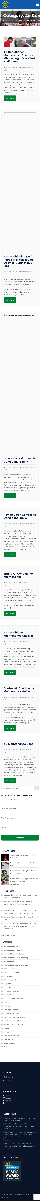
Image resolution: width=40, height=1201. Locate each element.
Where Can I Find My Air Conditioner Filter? (19, 460)
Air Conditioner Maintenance (14, 954)
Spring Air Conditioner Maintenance (18, 575)
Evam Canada (12, 67)
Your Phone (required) (9, 818)
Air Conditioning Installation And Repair (18, 965)
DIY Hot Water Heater (12, 980)
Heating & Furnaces (11, 1010)
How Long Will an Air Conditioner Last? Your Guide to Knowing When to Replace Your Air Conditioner (20, 926)
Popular (7, 1032)
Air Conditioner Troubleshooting (16, 958)
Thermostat (8, 1039)
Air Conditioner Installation (14, 950)
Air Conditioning (10, 961)
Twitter (7, 1096)
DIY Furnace (8, 976)
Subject (4, 827)
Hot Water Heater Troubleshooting (17, 1024)
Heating (7, 1006)
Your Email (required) (8, 809)
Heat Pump (8, 1002)
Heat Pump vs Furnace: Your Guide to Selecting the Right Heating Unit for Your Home (19, 904)
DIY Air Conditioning (11, 972)
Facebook (7, 1098)
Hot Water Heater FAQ (12, 1013)
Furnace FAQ (8, 987)
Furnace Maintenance (12, 995)
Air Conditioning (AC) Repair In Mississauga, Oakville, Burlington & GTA (19, 261)
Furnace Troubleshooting (13, 998)
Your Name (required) (9, 799)
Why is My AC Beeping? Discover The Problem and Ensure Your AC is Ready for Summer (24, 881)
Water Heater (9, 1047)
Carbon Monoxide (10, 969)
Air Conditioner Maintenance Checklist (19, 634)
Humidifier (7, 1028)
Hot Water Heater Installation (15, 1017)
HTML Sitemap (8, 1077)
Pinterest (7, 1100)
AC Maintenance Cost (18, 744)
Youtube (7, 1103)
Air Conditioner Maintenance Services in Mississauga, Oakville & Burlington (20, 56)
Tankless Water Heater (12, 1036)
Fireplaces (8, 984)
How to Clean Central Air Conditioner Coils (20, 516)
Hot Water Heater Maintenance (15, 1021)
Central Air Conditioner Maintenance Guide (19, 689)
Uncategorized (9, 1043)
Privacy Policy (7, 1081)
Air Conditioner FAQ (11, 946)
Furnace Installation (11, 991)
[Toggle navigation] (37, 4)
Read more (10, 98)
